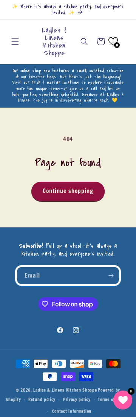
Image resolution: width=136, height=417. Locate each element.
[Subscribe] (110, 275)
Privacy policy (77, 400)
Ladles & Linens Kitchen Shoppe (65, 390)
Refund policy (42, 400)
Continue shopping (68, 191)
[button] (15, 41)
